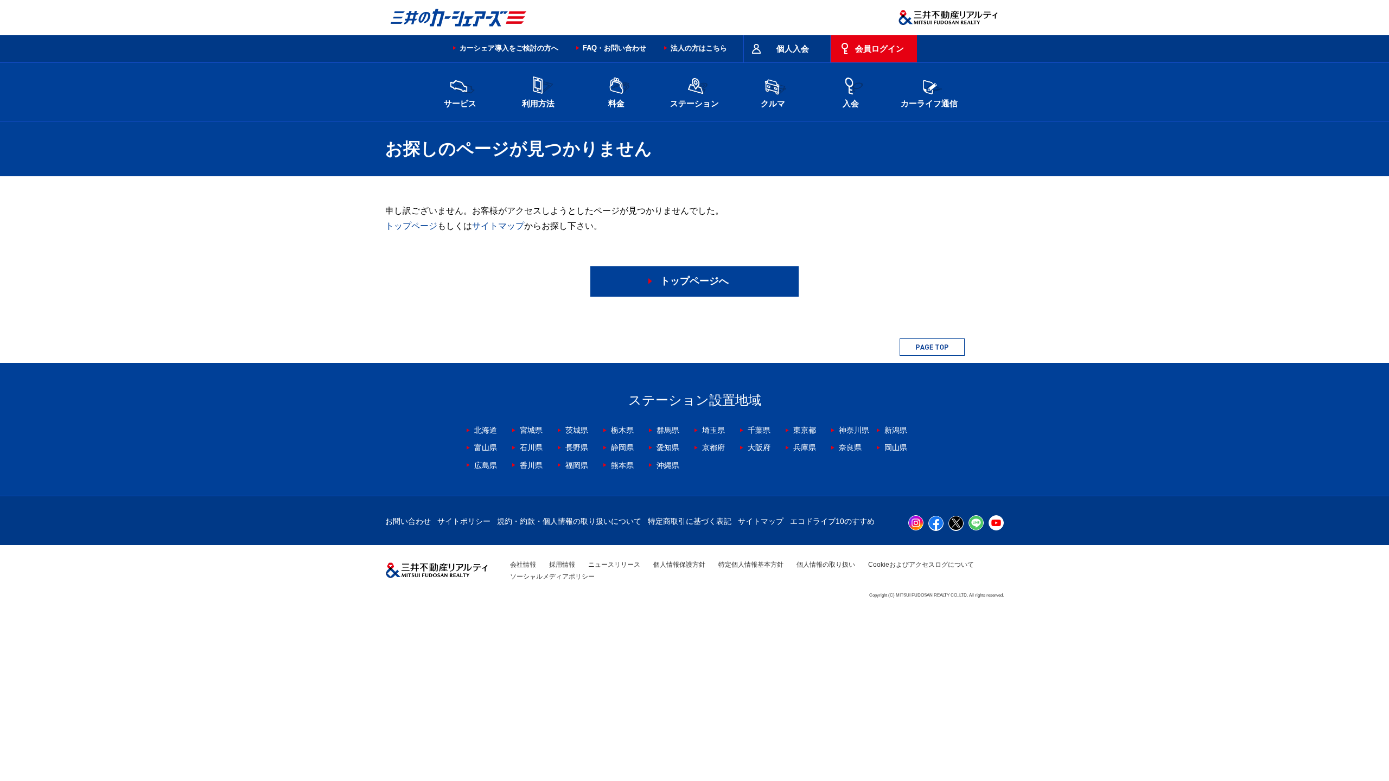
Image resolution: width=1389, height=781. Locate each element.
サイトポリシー (463, 521)
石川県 (531, 447)
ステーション (694, 103)
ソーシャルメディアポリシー (552, 576)
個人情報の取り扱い (826, 564)
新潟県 (895, 430)
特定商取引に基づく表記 (689, 521)
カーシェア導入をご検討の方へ (509, 48)
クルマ (773, 103)
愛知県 (668, 447)
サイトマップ (498, 226)
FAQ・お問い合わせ (614, 48)
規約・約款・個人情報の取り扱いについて (569, 521)
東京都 (804, 430)
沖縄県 (668, 465)
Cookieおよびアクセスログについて (921, 564)
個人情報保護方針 (679, 564)
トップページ (411, 226)
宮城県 (531, 430)
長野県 (576, 447)
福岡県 (576, 465)
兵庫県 (804, 447)
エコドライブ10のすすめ (832, 521)
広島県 (485, 465)
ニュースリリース (614, 564)
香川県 (531, 465)
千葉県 (759, 430)
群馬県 (668, 430)
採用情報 (562, 564)
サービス (460, 103)
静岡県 (622, 447)
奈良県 (850, 447)
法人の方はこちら (699, 48)
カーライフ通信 (929, 103)
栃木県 (622, 430)
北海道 (485, 430)
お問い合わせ (408, 521)
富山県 (485, 447)
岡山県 (895, 447)
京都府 (713, 447)
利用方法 (538, 103)
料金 (616, 103)
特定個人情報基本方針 (750, 564)
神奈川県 (854, 430)
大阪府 (759, 447)
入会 (851, 103)
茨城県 (576, 430)
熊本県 (622, 465)
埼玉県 (713, 430)
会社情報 (523, 564)
